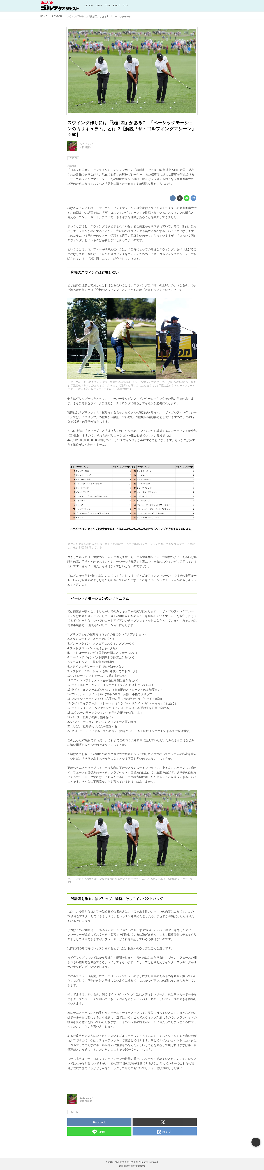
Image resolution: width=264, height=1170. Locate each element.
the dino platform (136, 1165)
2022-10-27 (86, 143)
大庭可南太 (86, 147)
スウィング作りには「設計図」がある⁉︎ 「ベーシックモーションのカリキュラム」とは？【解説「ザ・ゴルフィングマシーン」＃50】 (131, 128)
